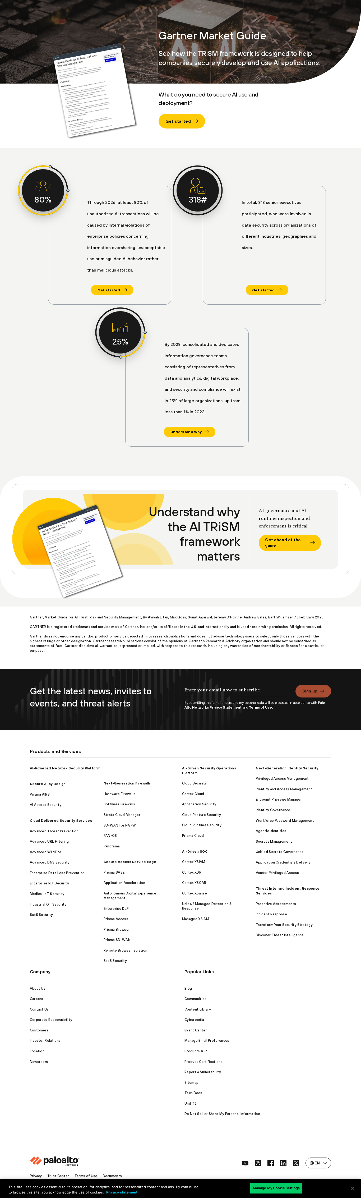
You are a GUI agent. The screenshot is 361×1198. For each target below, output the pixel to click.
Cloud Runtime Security (201, 825)
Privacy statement (121, 1192)
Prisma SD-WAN (117, 940)
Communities (195, 999)
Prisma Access (116, 919)
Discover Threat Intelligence (280, 935)
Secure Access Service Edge (130, 862)
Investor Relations (45, 1041)
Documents (112, 1176)
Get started (178, 121)
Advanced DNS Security (50, 862)
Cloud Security (194, 783)
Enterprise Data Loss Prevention (57, 873)
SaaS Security (41, 915)
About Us (38, 988)
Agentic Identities (271, 831)
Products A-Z (195, 1051)
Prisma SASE (114, 872)
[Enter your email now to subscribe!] (236, 693)
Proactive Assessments (276, 904)
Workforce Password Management (285, 821)
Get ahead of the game (283, 543)
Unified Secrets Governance (280, 852)
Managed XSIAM (195, 919)
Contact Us (39, 1009)
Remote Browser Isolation (125, 950)
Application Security (199, 804)
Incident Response (271, 914)
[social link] (245, 1163)
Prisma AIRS (40, 794)
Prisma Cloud (193, 836)
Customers (39, 1030)
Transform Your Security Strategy (284, 925)
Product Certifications (203, 1062)
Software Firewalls (119, 804)
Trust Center (58, 1176)
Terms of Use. (261, 707)
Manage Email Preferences (206, 1041)
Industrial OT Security (48, 904)
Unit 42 (190, 1103)
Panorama (112, 846)
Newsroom (39, 1062)
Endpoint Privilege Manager (279, 799)
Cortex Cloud (193, 794)
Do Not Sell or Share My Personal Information (222, 1114)
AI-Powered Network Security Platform (65, 768)
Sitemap (191, 1083)
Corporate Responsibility (51, 1020)
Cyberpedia (194, 1020)
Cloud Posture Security (201, 815)
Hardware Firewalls (120, 794)
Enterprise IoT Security (49, 883)
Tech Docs (193, 1093)
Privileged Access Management (282, 779)
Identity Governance (273, 810)
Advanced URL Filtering (49, 841)
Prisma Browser (117, 929)
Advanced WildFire (45, 852)
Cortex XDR (191, 872)
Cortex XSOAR (194, 883)
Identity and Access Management (284, 789)
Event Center (195, 1030)
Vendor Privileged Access (277, 873)
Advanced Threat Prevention (54, 831)
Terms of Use (86, 1176)
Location (37, 1051)
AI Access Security (46, 805)
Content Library (197, 1009)
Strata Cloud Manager (122, 815)
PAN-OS (110, 836)
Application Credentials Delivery (283, 862)
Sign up (309, 691)
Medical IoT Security (47, 894)
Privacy (36, 1176)
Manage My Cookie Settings (276, 1188)
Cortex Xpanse (194, 893)
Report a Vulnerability (202, 1072)
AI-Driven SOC (195, 851)
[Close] (352, 1188)
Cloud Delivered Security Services (61, 821)
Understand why (186, 432)
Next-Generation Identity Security (287, 768)
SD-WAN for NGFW (120, 825)
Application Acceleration (124, 883)
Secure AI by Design (48, 784)
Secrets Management (274, 841)
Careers (36, 999)
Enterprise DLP (116, 909)
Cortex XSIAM (193, 862)
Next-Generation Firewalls (127, 783)
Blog (188, 988)
